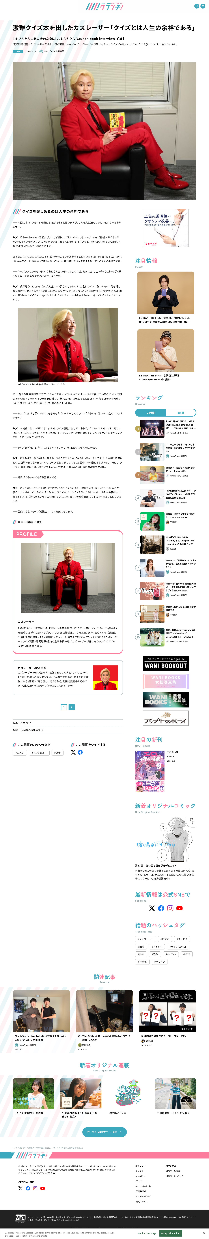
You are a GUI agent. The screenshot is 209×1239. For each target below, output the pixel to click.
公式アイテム (141, 1201)
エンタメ (18, 51)
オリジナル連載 (173, 1171)
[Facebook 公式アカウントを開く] (28, 1188)
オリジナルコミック (174, 1176)
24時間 (151, 412)
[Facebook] (161, 908)
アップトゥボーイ (143, 1196)
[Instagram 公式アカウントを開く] (35, 1188)
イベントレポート (143, 1186)
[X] (152, 908)
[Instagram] (170, 908)
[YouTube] (179, 908)
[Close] (204, 1233)
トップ (15, 1147)
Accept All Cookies (171, 1233)
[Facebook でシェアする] (80, 752)
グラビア (139, 1181)
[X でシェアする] (73, 752)
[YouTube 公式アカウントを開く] (42, 1188)
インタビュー (141, 1176)
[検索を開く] (197, 6)
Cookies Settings (147, 1233)
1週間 (181, 412)
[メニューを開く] (203, 6)
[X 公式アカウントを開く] (20, 1188)
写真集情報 (141, 1191)
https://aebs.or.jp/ (70, 1220)
